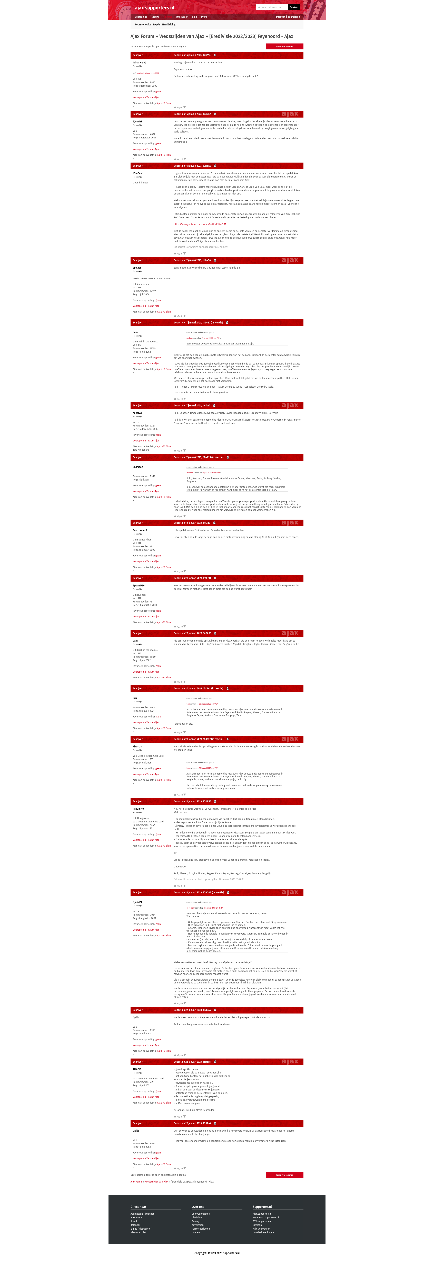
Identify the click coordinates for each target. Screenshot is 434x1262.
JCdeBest (138, 173)
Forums (168, 16)
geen (158, 91)
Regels (156, 24)
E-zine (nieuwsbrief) (141, 1228)
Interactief (182, 16)
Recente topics (143, 24)
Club (194, 16)
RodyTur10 (138, 808)
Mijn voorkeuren (261, 1228)
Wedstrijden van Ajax (181, 36)
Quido (136, 1017)
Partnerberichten (201, 1228)
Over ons (198, 1207)
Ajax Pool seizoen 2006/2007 (148, 73)
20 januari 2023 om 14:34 (208, 704)
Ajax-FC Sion (164, 103)
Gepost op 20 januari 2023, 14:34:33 (192, 633)
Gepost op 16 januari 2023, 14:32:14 (192, 55)
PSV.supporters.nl (262, 1221)
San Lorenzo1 (140, 530)
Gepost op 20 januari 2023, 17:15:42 (192, 688)
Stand (134, 1221)
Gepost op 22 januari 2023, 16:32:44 (192, 1123)
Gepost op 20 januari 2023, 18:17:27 (192, 739)
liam (135, 332)
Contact (196, 1232)
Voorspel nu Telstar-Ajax (146, 97)
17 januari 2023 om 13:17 (211, 473)
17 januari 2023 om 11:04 (211, 338)
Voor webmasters (201, 1213)
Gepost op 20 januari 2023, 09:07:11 (192, 578)
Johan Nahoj (139, 62)
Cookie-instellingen (263, 1232)
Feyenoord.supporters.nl (266, 1217)
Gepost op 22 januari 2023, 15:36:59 (192, 1061)
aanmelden (294, 16)
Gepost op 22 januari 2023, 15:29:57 (192, 801)
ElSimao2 (138, 467)
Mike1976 (137, 413)
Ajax (140, 66)
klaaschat (138, 746)
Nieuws (156, 16)
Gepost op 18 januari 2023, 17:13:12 (192, 522)
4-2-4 (158, 716)
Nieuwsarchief (138, 1232)
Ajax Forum (142, 36)
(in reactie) (217, 322)
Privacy (196, 1221)
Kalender (135, 1225)
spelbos (137, 267)
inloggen (280, 16)
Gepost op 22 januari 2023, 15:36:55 (192, 1010)
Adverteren (198, 1225)
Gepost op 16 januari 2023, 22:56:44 (192, 165)
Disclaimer (197, 1217)
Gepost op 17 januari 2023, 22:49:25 (192, 457)
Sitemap (257, 1225)
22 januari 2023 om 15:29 (213, 908)
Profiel (204, 16)
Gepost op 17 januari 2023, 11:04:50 (192, 260)
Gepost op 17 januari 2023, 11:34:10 (192, 322)
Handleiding (168, 24)
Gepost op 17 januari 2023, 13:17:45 (192, 405)
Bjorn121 (137, 121)
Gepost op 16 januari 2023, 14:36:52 (192, 114)
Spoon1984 (138, 585)
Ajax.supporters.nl (262, 1213)
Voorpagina (141, 16)
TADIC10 (137, 1069)
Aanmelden (137, 1213)
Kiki (135, 698)
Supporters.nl (262, 1207)
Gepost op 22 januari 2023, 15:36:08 (192, 892)
